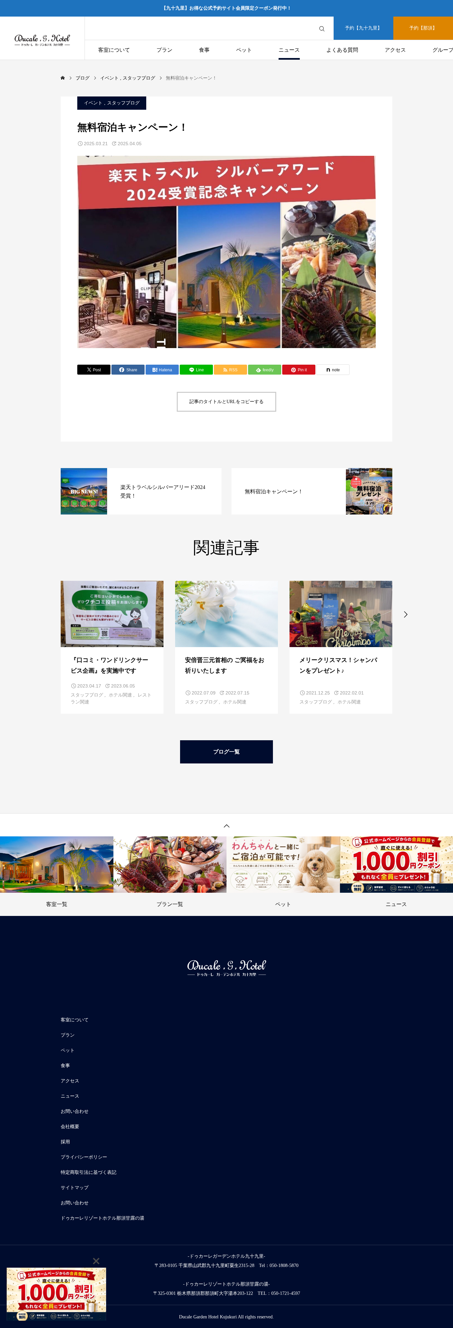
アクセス (395, 50)
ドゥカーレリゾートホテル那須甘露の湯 (102, 1218)
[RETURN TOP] (226, 824)
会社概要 (70, 1126)
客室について (114, 50)
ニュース (289, 50)
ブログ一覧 (226, 752)
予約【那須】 (423, 28)
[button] (47, 613)
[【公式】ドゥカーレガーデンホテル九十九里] (42, 38)
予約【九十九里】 (363, 28)
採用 (65, 1141)
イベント (93, 102)
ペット (244, 50)
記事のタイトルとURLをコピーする (226, 401)
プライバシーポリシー (84, 1157)
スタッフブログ (123, 102)
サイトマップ (75, 1187)
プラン (164, 50)
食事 (204, 50)
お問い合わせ (75, 1111)
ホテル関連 (120, 695)
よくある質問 (342, 50)
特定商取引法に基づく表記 (88, 1172)
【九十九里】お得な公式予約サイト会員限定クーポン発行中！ (226, 8)
